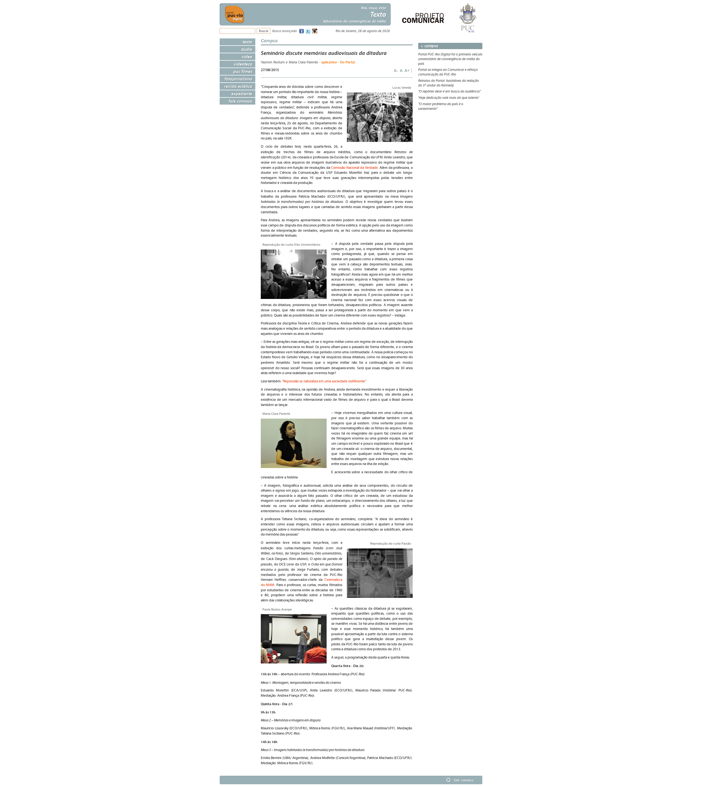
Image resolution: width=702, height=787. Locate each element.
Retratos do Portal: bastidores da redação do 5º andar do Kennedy (448, 83)
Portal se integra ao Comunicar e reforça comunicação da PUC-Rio (448, 72)
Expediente (241, 93)
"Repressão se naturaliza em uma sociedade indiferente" (324, 381)
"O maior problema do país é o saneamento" (440, 106)
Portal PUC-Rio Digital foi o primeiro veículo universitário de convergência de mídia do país (450, 59)
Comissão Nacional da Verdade (354, 168)
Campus (269, 40)
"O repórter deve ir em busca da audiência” (449, 91)
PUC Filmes (242, 71)
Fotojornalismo (238, 78)
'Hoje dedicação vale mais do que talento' (448, 98)
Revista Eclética (238, 86)
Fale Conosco (240, 101)
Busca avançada (284, 31)
